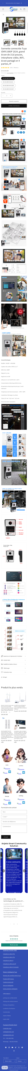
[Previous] (3, 870)
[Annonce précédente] (3, 3)
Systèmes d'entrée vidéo (10, 950)
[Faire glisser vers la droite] (26, 43)
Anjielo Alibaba (7, 1015)
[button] (3, 9)
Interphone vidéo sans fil (9, 964)
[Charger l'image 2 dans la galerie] (14, 42)
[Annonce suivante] (25, 3)
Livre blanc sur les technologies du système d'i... (14, 900)
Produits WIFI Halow (8, 979)
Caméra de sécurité (8, 982)
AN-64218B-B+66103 (8, 82)
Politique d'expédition (8, 1005)
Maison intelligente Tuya (10, 972)
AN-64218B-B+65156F (8, 89)
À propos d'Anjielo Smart (10, 1025)
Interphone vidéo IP (8, 960)
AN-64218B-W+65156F (8, 85)
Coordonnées (6, 1012)
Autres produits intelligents (10, 989)
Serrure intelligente (8, 985)
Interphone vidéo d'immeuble (11, 967)
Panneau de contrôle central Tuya (12, 975)
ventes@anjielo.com (8, 1031)
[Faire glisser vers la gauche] (1, 43)
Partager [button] (5, 677)
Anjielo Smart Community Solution (14, 844)
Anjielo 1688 (6, 1019)
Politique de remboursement (10, 1001)
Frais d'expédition (10, 72)
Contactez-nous (7, 1028)
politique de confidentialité (10, 998)
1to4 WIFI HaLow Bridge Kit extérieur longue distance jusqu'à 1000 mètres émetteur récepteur (20, 707)
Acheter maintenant (14, 105)
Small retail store (13, 862)
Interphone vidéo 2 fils (9, 957)
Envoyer (6, 837)
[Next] (24, 870)
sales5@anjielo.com (8, 1035)
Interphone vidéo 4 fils (9, 954)
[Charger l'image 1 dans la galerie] (7, 42)
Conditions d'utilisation (9, 1008)
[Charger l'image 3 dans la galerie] (21, 42)
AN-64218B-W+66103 (8, 78)
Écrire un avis (14, 945)
